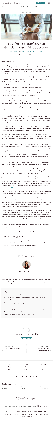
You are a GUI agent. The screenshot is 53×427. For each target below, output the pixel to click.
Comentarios (40, 51)
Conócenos (43, 367)
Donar (39, 2)
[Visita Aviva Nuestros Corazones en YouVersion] (36, 376)
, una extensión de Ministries (30, 411)
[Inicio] (2, 6)
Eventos (26, 369)
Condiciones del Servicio (27, 414)
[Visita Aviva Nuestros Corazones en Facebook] (19, 376)
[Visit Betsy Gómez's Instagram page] (32, 271)
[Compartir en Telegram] (19, 55)
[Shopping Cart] (49, 3)
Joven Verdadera (8, 7)
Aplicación (26, 367)
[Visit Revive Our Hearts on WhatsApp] (23, 376)
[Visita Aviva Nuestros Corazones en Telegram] (33, 376)
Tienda (26, 364)
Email (23, 388)
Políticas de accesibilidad (42, 414)
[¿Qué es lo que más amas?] (2, 12)
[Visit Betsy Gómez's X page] (24, 271)
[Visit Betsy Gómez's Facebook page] (28, 271)
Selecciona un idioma (26, 416)
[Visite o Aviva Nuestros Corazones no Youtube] (26, 376)
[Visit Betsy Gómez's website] (20, 271)
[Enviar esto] (30, 55)
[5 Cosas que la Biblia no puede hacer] (50, 12)
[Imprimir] (33, 55)
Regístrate (45, 388)
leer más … (30, 284)
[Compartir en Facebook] (23, 55)
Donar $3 (6, 249)
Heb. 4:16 (11, 188)
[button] (51, 3)
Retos (9, 369)
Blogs (9, 367)
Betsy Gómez (13, 51)
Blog (13, 7)
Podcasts (10, 364)
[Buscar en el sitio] (46, 3)
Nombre (4, 388)
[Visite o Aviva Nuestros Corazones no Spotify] (29, 376)
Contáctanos (43, 364)
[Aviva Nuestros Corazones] (11, 3)
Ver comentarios (26, 339)
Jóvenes (24, 51)
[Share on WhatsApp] (26, 55)
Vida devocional (31, 51)
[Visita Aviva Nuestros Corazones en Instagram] (16, 376)
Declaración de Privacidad (11, 414)
